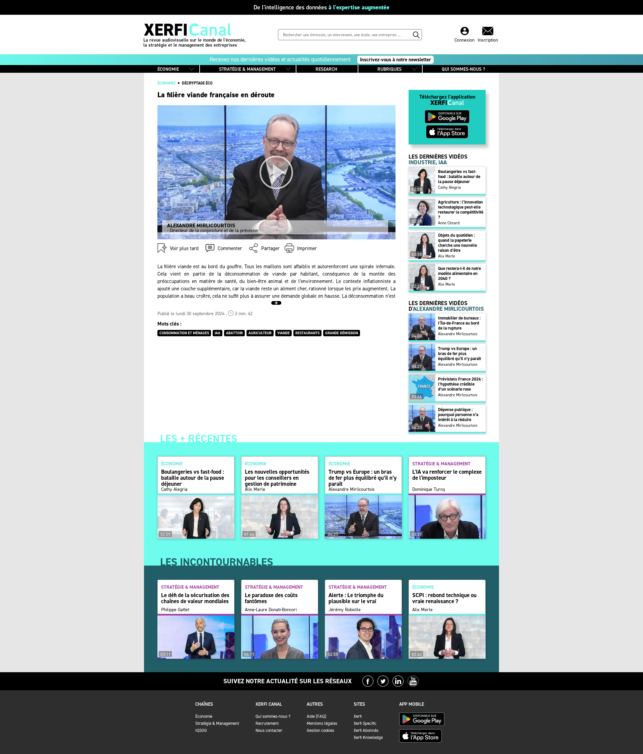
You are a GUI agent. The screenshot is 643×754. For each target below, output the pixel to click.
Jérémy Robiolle (345, 609)
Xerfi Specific (365, 723)
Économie (203, 716)
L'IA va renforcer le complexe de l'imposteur (447, 475)
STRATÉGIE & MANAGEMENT (247, 69)
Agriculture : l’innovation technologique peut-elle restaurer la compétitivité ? (460, 209)
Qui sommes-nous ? (273, 716)
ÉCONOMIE (168, 69)
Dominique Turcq (428, 489)
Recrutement (267, 723)
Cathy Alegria (449, 187)
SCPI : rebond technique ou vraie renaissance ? (444, 598)
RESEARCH (326, 69)
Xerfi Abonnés (366, 730)
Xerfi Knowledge (368, 737)
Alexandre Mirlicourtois (458, 334)
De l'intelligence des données (321, 7)
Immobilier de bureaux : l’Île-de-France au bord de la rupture (459, 323)
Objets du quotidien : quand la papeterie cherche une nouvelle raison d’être (457, 243)
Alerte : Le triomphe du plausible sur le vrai (356, 598)
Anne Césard (448, 223)
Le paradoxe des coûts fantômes (271, 598)
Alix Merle (446, 256)
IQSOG (201, 730)
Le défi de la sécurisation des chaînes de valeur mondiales (195, 598)
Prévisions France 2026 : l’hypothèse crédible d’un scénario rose (460, 384)
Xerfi (358, 716)
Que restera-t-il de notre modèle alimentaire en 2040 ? (459, 273)
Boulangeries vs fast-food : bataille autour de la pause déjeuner (459, 176)
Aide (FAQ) (316, 716)
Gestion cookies (320, 730)
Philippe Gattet (175, 609)
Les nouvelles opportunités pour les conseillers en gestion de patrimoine (277, 478)
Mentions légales (322, 723)
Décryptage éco (197, 83)
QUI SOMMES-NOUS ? (463, 69)
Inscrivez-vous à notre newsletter (395, 59)
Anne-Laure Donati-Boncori (271, 609)
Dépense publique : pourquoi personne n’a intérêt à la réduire (458, 414)
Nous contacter (269, 730)
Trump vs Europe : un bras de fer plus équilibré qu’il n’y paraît (459, 353)
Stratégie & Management (217, 723)
